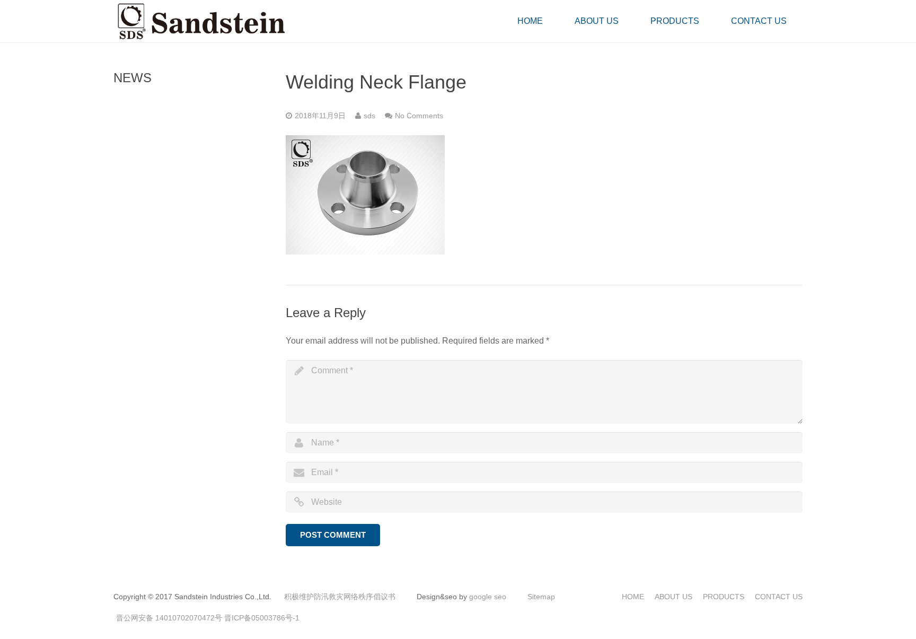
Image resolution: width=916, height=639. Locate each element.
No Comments (419, 115)
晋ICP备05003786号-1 (262, 618)
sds (369, 115)
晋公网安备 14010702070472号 (169, 618)
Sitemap (541, 596)
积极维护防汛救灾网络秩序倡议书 (339, 596)
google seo (487, 596)
